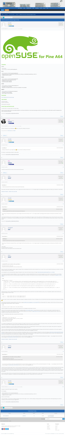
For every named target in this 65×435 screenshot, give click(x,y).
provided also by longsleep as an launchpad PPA (31, 302)
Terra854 (9, 22)
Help (47, 8)
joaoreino (24, 415)
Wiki (33, 8)
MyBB (5, 433)
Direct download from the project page (7, 97)
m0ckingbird (52, 433)
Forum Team (57, 430)
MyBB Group (12, 433)
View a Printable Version (4, 418)
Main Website (20, 8)
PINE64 (2, 14)
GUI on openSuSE (6, 415)
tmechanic (52, 416)
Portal (41, 8)
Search (44, 8)
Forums (56, 425)
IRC (8, 130)
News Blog (36, 8)
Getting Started (29, 8)
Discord (10, 130)
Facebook (48, 425)
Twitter (14, 130)
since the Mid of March (29, 310)
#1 (63, 28)
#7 (63, 233)
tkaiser (9, 176)
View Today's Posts (9, 11)
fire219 (63, 433)
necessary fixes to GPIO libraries (13, 364)
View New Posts (3, 11)
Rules (24, 8)
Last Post (49, 416)
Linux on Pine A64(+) (12, 14)
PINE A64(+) (6, 14)
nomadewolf (10, 227)
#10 (63, 386)
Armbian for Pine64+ (4, 191)
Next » (11, 17)
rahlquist (9, 345)
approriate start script (36, 311)
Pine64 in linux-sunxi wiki (13, 191)
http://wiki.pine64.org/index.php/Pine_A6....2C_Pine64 (46, 272)
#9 (63, 351)
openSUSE (17, 14)
